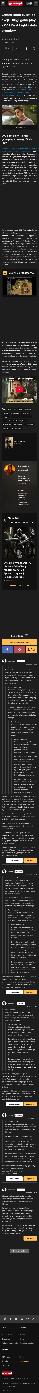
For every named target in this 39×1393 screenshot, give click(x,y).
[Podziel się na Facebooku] (26, 48)
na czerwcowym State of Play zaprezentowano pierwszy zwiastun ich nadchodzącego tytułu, (19, 92)
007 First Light (31, 361)
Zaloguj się (33, 649)
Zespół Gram (7, 1335)
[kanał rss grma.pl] (33, 1319)
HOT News (6, 1357)
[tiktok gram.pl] (5, 1319)
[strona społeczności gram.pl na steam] (28, 1319)
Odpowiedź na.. (14, 860)
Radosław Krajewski (11, 39)
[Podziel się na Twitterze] (34, 48)
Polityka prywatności (10, 1343)
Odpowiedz (30, 860)
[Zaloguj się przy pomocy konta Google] (19, 649)
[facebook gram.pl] (11, 1319)
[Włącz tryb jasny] (29, 3)
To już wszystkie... (19, 1251)
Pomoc (22, 1335)
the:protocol (24, 1361)
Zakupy (22, 1357)
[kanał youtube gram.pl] (16, 1319)
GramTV (5, 1361)
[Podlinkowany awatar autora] (9, 469)
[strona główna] (15, 3)
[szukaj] (3, 3)
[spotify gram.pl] (22, 1319)
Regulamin (6, 1339)
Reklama (23, 1339)
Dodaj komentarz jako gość (19, 642)
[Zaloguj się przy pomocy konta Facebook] (7, 649)
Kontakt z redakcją (27, 1343)
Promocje (5, 1365)
